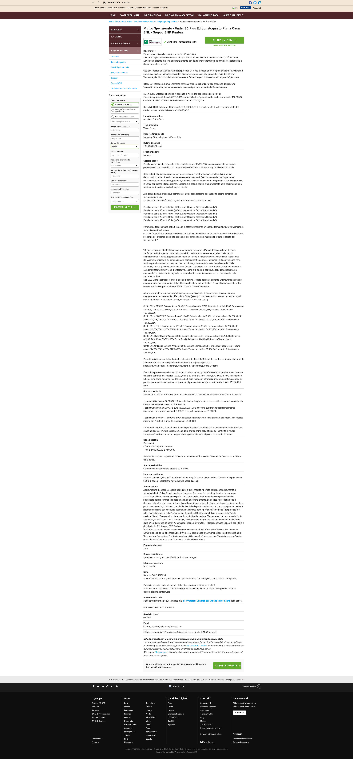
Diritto (170, 706)
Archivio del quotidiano (242, 738)
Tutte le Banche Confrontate (124, 88)
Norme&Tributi (130, 724)
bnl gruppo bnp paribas (167, 22)
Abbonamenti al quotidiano (244, 703)
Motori (149, 710)
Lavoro (171, 710)
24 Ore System (222, 749)
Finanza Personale (143, 8)
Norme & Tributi (160, 8)
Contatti (95, 742)
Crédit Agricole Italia (120, 67)
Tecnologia (150, 703)
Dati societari (147, 749)
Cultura (149, 706)
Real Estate (114, 2)
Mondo (103, 8)
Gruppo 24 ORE (98, 703)
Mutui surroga (152, 15)
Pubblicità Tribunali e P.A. (210, 734)
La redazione (97, 738)
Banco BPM (116, 83)
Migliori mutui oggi (208, 15)
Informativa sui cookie (165, 752)
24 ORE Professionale (101, 714)
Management (129, 731)
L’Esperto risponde (208, 706)
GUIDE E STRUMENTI (120, 44)
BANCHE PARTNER (119, 50)
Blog (202, 717)
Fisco (170, 703)
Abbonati (245, 7)
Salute (126, 735)
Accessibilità (192, 752)
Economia (112, 8)
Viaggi (148, 721)
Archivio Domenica (241, 742)
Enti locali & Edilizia (176, 714)
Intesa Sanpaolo (118, 62)
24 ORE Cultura (98, 717)
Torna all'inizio (249, 686)
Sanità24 (171, 721)
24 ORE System (98, 721)
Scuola (149, 739)
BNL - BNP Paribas (119, 72)
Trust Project (208, 742)
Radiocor (95, 710)
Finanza (121, 8)
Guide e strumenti (233, 15)
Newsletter (128, 742)
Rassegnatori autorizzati (210, 728)
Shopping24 (205, 703)
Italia (96, 8)
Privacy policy (180, 752)
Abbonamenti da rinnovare (244, 706)
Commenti (128, 728)
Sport (148, 728)
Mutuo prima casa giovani (179, 15)
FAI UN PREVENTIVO (223, 40)
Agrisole (171, 724)
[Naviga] (93, 2)
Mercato (126, 3)
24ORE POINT (206, 724)
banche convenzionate (144, 22)
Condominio (173, 717)
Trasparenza (161, 652)
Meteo (203, 721)
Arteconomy (151, 731)
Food (148, 724)
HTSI (126, 739)
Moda (148, 714)
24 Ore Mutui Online (196, 645)
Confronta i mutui (130, 15)
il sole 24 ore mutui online (120, 22)
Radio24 (95, 706)
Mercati (130, 8)
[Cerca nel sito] (98, 2)
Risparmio (128, 721)
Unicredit (115, 57)
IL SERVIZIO (116, 37)
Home (113, 15)
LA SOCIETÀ (116, 30)
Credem (114, 78)
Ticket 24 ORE (206, 714)
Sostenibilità (151, 735)
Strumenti (204, 710)
